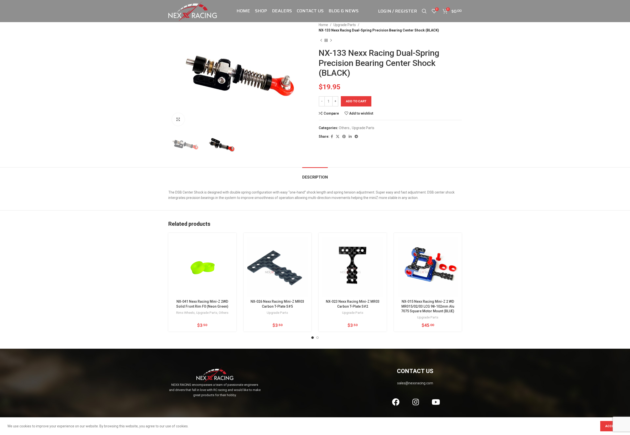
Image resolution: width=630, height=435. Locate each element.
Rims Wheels (185, 313)
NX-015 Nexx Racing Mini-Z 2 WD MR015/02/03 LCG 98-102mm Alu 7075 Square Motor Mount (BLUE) (427, 306)
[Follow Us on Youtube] (435, 402)
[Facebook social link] (331, 136)
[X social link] (337, 136)
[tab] (315, 174)
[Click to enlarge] (178, 119)
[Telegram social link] (356, 136)
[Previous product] (321, 40)
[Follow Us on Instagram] (416, 402)
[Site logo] (192, 11)
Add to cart (356, 101)
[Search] (424, 11)
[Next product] (331, 40)
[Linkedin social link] (350, 136)
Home (323, 25)
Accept (611, 426)
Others (344, 128)
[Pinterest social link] (344, 136)
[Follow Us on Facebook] (395, 402)
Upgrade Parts (344, 25)
